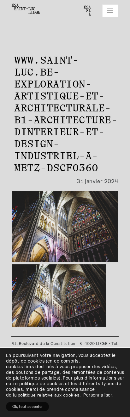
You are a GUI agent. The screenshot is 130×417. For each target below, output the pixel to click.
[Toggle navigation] (110, 10)
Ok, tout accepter (27, 406)
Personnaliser (97, 394)
